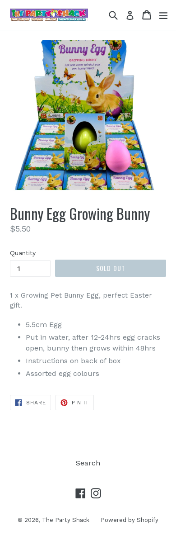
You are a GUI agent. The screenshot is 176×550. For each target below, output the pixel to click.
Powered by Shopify (129, 520)
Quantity (23, 252)
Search (88, 463)
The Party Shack (65, 520)
